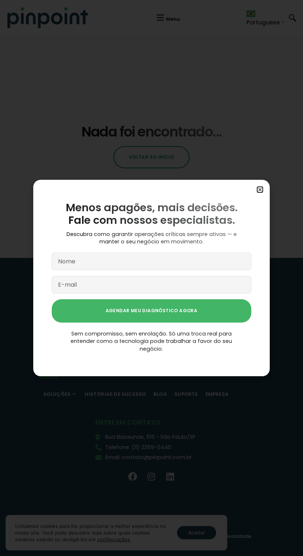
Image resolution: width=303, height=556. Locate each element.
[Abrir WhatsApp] (284, 537)
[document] (151, 278)
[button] (260, 189)
